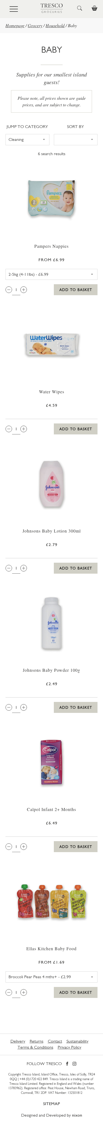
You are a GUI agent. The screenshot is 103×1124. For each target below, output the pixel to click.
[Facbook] (67, 1064)
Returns (36, 1041)
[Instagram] (74, 1064)
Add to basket (75, 290)
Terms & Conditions (35, 1047)
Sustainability (77, 1041)
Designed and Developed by (51, 1115)
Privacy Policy (69, 1047)
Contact (55, 1041)
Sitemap (51, 1103)
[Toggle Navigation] (13, 9)
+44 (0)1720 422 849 (34, 1079)
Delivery (17, 1041)
